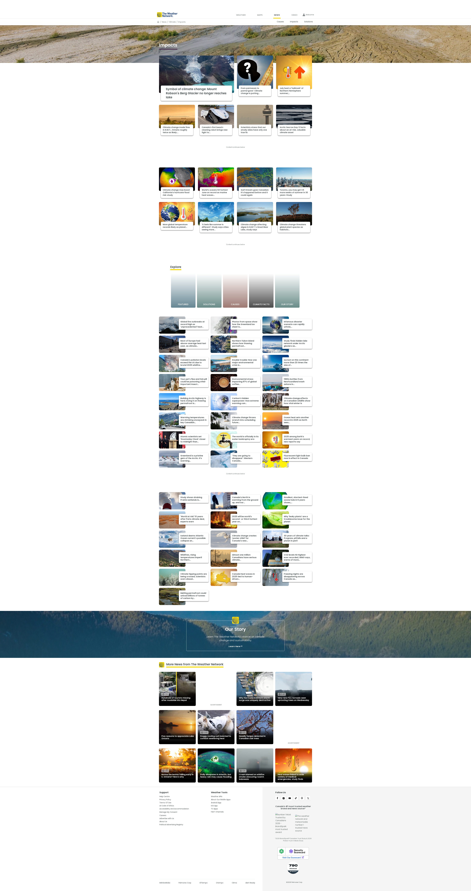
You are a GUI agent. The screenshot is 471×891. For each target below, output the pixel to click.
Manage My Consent (168, 812)
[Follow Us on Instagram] (284, 798)
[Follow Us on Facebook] (277, 798)
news (164, 22)
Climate (172, 22)
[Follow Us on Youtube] (290, 798)
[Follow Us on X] (308, 798)
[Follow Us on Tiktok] (296, 798)
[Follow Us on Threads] (302, 798)
